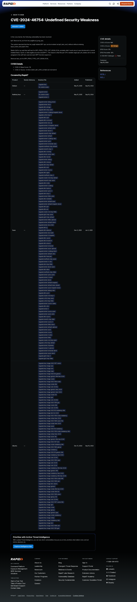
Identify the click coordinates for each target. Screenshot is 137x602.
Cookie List (53, 595)
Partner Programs (41, 576)
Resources (61, 4)
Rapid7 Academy (88, 576)
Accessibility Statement (64, 595)
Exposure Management (19, 569)
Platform (46, 4)
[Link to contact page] (113, 3)
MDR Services (16, 571)
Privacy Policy (30, 595)
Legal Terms (21, 595)
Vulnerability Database (66, 576)
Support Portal (87, 566)
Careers (37, 583)
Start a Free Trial (17, 581)
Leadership (38, 566)
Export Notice (40, 595)
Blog (60, 563)
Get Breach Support (18, 586)
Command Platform (18, 566)
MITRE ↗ (103, 74)
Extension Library (88, 573)
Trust (46, 595)
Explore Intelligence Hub (23, 546)
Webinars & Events (65, 570)
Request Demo (127, 4)
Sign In (84, 563)
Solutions (14, 573)
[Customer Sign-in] (117, 3)
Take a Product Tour (18, 583)
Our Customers (40, 573)
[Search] (110, 3)
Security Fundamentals (66, 580)
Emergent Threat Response (68, 566)
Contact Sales (16, 588)
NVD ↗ (102, 77)
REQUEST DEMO (18, 26)
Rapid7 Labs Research (66, 573)
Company (77, 4)
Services (53, 4)
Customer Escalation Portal (92, 580)
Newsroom (38, 570)
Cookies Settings (78, 595)
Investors (38, 580)
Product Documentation (90, 570)
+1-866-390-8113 (112, 562)
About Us (38, 563)
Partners (70, 4)
